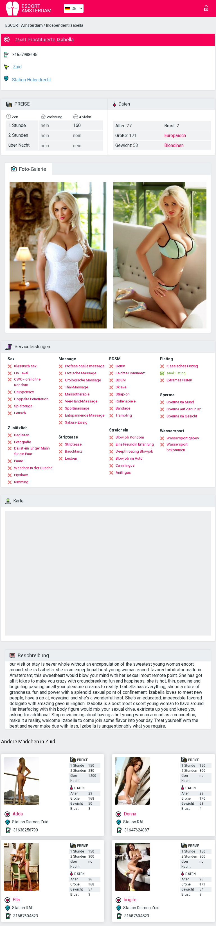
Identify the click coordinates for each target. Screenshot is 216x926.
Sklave (121, 387)
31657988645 (24, 54)
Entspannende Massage (84, 415)
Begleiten (21, 435)
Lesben (71, 458)
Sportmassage (77, 408)
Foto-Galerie (32, 169)
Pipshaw (21, 475)
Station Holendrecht (31, 79)
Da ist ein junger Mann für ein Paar (32, 451)
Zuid (17, 67)
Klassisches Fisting (182, 366)
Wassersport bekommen (177, 447)
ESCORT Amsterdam (24, 25)
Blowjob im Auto (129, 458)
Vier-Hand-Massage (81, 401)
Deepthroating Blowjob (134, 451)
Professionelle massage (84, 366)
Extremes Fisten (179, 380)
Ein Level (21, 373)
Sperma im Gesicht (181, 416)
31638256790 (25, 830)
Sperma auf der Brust (183, 409)
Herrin (120, 366)
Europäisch (175, 135)
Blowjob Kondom (130, 437)
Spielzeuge (23, 406)
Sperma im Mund (180, 402)
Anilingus (123, 472)
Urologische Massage (83, 380)
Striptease (73, 444)
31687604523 (25, 915)
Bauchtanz (73, 451)
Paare (18, 461)
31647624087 (136, 830)
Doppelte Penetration (31, 399)
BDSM (121, 380)
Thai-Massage (76, 387)
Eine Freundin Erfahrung (135, 444)
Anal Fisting (176, 373)
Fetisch (20, 413)
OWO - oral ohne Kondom (27, 382)
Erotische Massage (80, 373)
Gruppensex (24, 392)
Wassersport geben (182, 438)
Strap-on (123, 394)
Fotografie (22, 442)
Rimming (21, 482)
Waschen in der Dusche (33, 468)
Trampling (124, 415)
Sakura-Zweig (76, 422)
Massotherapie (77, 394)
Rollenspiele (126, 401)
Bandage (123, 408)
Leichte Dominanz (130, 373)
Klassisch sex (25, 366)
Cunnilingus (125, 465)
